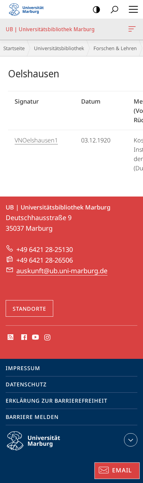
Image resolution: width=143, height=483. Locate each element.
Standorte (29, 308)
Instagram (48, 337)
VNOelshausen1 (36, 140)
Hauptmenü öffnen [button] (133, 9)
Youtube (35, 337)
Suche (114, 9)
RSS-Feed (10, 337)
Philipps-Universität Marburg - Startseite (28, 9)
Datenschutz (26, 384)
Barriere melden (32, 417)
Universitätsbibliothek (59, 48)
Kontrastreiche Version (96, 9)
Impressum (23, 368)
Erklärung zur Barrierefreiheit (56, 400)
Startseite (14, 48)
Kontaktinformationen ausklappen (130, 439)
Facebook (23, 337)
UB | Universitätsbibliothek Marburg (133, 29)
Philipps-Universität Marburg (45, 451)
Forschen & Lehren (115, 48)
